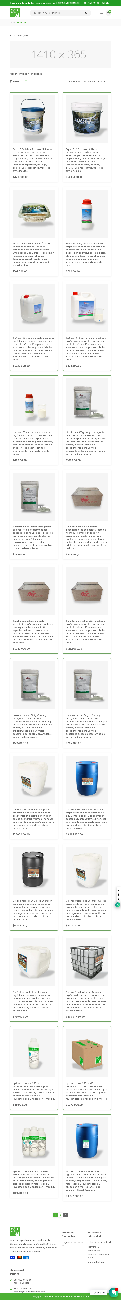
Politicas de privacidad (99, 1242)
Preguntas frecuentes (68, 2)
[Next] (65, 1215)
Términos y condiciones (94, 1248)
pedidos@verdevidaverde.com (30, 1291)
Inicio (12, 22)
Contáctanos (91, 2)
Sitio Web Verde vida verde (98, 1256)
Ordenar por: (75, 82)
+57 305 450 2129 (23, 1288)
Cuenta (106, 2)
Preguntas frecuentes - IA (73, 1244)
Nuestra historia (96, 1262)
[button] (108, 13)
